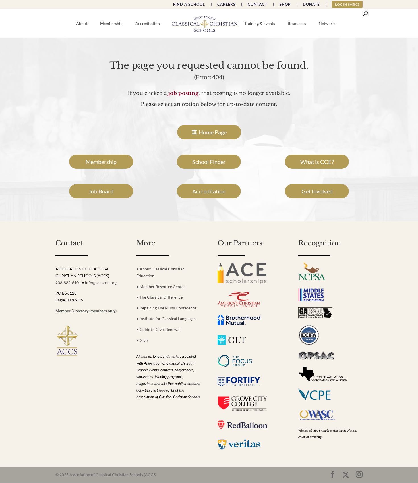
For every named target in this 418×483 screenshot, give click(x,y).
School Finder (209, 161)
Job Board (100, 191)
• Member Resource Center (160, 286)
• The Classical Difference (159, 297)
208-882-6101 (68, 282)
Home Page (213, 132)
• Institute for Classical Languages (166, 318)
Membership (111, 24)
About (81, 24)
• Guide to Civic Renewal (158, 329)
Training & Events (259, 24)
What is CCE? (317, 161)
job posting (183, 93)
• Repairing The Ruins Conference (166, 307)
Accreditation (147, 24)
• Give (142, 340)
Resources (297, 24)
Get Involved (317, 191)
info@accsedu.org (101, 282)
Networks (327, 24)
